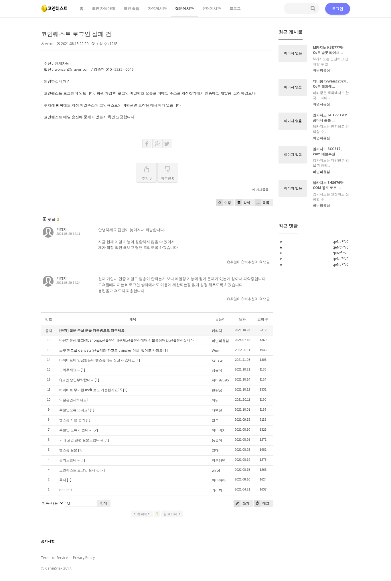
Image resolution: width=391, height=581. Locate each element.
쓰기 (245, 503)
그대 (215, 450)
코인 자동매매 (103, 8)
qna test (65, 489)
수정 (227, 202)
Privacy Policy (84, 557)
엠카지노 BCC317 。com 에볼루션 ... (329, 151)
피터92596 (220, 380)
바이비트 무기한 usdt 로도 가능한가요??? (90, 389)
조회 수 (262, 319)
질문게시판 (184, 8)
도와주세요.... (69, 369)
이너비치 (219, 430)
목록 (265, 202)
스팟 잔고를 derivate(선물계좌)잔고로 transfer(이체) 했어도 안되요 (111, 350)
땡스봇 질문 (68, 450)
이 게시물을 (260, 189)
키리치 (61, 229)
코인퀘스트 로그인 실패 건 (76, 34)
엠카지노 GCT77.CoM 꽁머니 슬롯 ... (330, 118)
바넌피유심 (220, 340)
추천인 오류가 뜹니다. (76, 430)
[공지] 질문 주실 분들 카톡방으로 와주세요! (92, 330)
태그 (265, 503)
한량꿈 (217, 390)
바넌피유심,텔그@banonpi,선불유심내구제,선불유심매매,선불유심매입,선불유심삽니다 (126, 340)
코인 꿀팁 (131, 8)
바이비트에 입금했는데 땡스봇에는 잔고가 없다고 (97, 360)
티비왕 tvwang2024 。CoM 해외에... (331, 84)
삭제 (246, 202)
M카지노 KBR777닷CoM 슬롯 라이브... (328, 50)
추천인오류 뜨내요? (74, 409)
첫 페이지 (143, 514)
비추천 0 (167, 178)
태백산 (217, 410)
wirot (216, 470)
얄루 (215, 420)
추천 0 (146, 178)
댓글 (266, 261)
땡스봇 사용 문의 (72, 419)
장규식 (217, 370)
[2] (96, 430)
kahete (217, 360)
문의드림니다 (69, 460)
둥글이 (217, 440)
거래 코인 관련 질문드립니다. (81, 440)
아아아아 (219, 480)
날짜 (242, 319)
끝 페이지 (170, 514)
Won (215, 350)
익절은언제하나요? (73, 399)
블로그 (235, 8)
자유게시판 (157, 8)
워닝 (215, 400)
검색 (103, 503)
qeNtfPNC (341, 241)
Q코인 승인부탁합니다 (76, 379)
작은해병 (219, 460)
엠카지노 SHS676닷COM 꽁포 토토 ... (328, 185)
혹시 (62, 479)
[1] (165, 350)
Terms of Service (54, 557)
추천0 (234, 261)
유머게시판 (211, 8)
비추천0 (250, 261)
